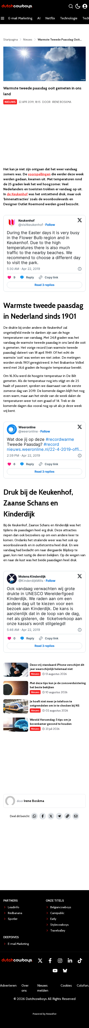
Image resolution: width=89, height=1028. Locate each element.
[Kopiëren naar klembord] (67, 816)
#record (51, 444)
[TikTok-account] (79, 960)
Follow (50, 225)
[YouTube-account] (55, 970)
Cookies (66, 985)
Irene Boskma (61, 102)
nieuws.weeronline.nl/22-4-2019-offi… (44, 449)
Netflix (50, 18)
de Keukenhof (17, 194)
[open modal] (84, 6)
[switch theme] (78, 6)
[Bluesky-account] (65, 970)
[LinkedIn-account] (69, 960)
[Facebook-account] (50, 960)
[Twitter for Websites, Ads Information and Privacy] (79, 269)
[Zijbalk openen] (2, 18)
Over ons (25, 988)
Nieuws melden (42, 988)
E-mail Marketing (20, 18)
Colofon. (83, 985)
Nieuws (10, 102)
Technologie (68, 18)
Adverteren (8, 985)
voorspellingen (39, 174)
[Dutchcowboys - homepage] (17, 6)
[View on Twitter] (79, 223)
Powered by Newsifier (45, 1013)
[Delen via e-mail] (75, 816)
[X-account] (40, 960)
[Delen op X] (51, 816)
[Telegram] (59, 816)
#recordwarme (60, 439)
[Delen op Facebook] (42, 816)
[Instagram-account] (60, 960)
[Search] (70, 6)
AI (38, 18)
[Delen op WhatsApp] (34, 816)
